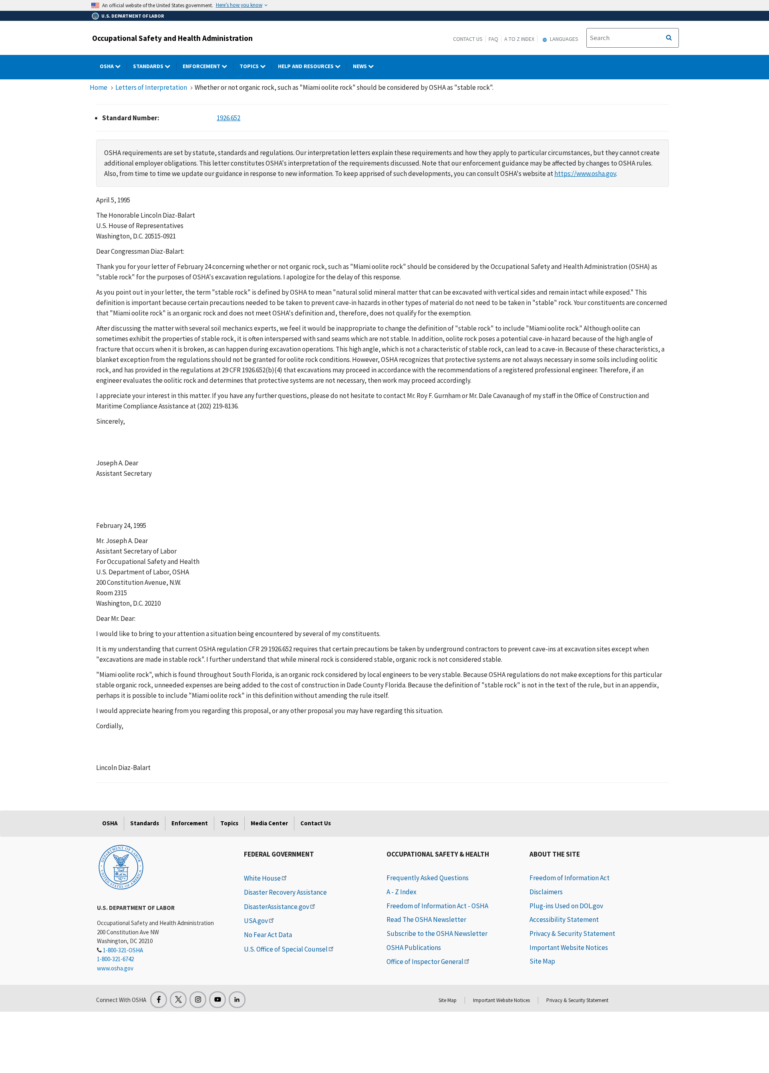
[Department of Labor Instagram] (197, 999)
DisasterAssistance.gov (276, 906)
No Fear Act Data (268, 934)
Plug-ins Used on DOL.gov (566, 905)
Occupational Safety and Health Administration (172, 38)
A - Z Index (402, 891)
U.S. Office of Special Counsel (286, 949)
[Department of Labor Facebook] (158, 999)
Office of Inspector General (425, 961)
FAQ (493, 38)
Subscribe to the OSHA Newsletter (437, 933)
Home (98, 87)
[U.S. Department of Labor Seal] (121, 867)
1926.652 (228, 117)
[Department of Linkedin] (237, 999)
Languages (563, 38)
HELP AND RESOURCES (306, 66)
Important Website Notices (568, 947)
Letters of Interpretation (151, 87)
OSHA (107, 66)
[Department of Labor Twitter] (178, 999)
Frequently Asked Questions (428, 877)
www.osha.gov (115, 968)
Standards (149, 66)
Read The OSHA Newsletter (426, 919)
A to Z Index (519, 38)
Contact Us (468, 38)
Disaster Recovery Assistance (285, 892)
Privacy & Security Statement (572, 933)
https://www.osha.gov (585, 173)
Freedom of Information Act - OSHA (437, 905)
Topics (250, 66)
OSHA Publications (414, 947)
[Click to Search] (668, 38)
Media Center (269, 823)
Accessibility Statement (564, 919)
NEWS (360, 66)
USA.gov (256, 920)
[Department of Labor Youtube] (217, 999)
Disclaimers (546, 891)
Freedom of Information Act (569, 877)
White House (262, 878)
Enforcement (202, 66)
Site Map (542, 961)
